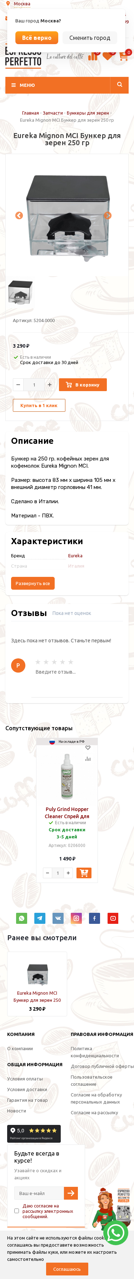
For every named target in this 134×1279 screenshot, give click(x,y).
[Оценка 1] (38, 661)
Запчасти (53, 112)
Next (106, 215)
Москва (22, 3)
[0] (92, 59)
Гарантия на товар (27, 1100)
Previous (18, 215)
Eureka (75, 555)
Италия (76, 565)
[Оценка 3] (54, 661)
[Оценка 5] (71, 661)
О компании (20, 1048)
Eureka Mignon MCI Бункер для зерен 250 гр (37, 1000)
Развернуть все (33, 583)
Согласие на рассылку (94, 1112)
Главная (30, 112)
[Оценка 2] (46, 661)
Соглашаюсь (67, 1269)
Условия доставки (27, 1089)
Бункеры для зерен (88, 112)
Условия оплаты (25, 1078)
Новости (16, 1110)
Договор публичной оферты (102, 1066)
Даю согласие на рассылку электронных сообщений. (48, 1211)
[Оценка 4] (62, 661)
